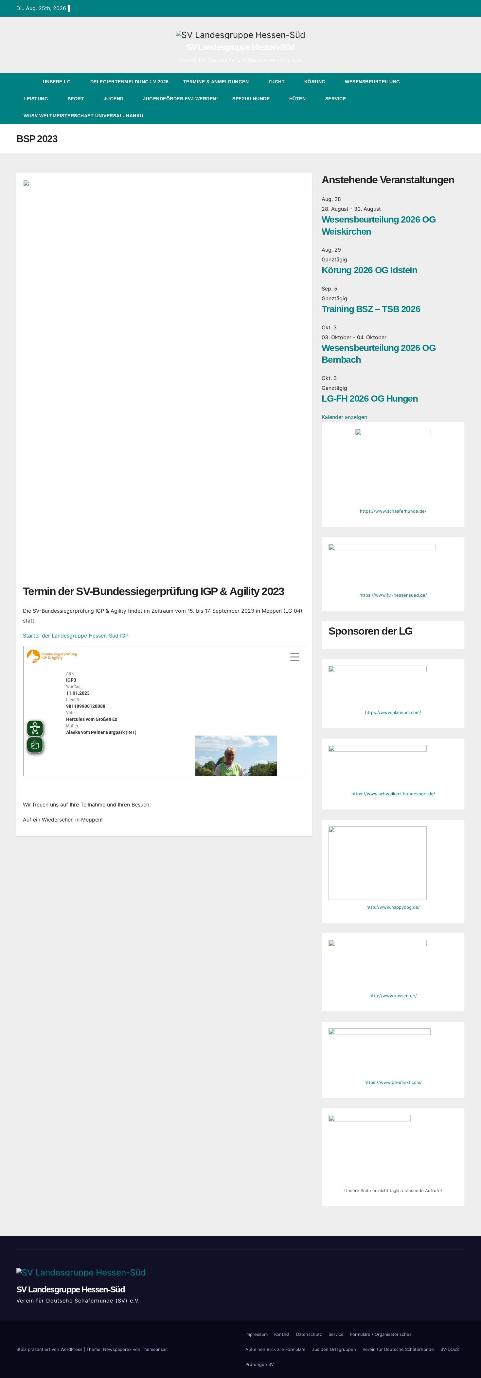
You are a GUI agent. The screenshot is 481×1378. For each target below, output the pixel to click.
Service (336, 98)
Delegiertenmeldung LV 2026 (129, 81)
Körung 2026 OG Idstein (369, 270)
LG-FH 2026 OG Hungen (370, 398)
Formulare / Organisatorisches (381, 1334)
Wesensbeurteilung (373, 81)
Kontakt (282, 1334)
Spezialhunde (251, 98)
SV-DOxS (449, 1349)
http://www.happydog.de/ (393, 907)
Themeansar (154, 1349)
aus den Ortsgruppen (334, 1349)
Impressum (256, 1334)
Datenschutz (309, 1334)
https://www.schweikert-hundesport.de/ (393, 793)
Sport (77, 98)
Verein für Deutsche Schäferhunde (398, 1349)
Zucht (277, 81)
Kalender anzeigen (344, 417)
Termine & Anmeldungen (216, 81)
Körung (315, 81)
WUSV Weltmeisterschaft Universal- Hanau (83, 115)
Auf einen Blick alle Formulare (275, 1349)
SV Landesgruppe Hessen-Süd (241, 47)
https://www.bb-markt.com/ (393, 1082)
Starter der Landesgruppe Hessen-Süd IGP (76, 635)
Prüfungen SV (259, 1364)
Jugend (114, 98)
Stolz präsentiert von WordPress (50, 1349)
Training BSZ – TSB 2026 (371, 309)
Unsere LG (57, 81)
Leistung (37, 98)
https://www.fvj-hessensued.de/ (393, 595)
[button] (448, 98)
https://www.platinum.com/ (393, 712)
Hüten (298, 98)
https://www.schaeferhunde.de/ (393, 511)
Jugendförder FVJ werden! (180, 98)
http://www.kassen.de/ (393, 995)
